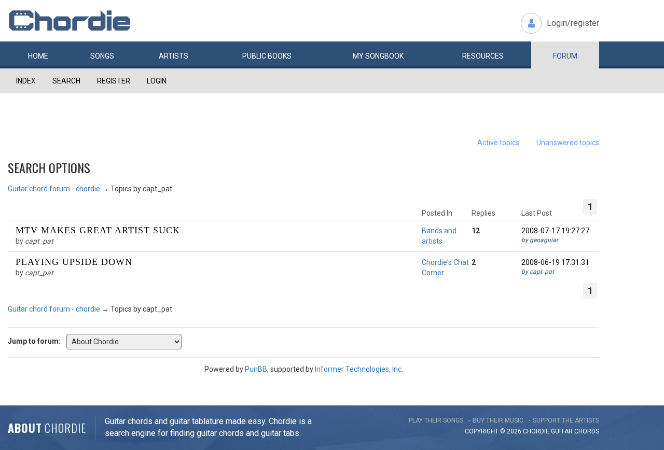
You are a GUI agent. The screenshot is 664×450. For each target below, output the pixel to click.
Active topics (498, 142)
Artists (173, 56)
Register (113, 81)
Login (157, 81)
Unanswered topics (567, 142)
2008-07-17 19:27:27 (555, 231)
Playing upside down (74, 262)
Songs (102, 56)
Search (66, 81)
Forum (565, 56)
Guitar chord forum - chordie (54, 189)
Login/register (573, 23)
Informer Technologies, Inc (358, 369)
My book (378, 56)
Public (267, 56)
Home (38, 56)
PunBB (256, 369)
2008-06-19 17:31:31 (555, 262)
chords (586, 431)
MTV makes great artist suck (98, 230)
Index (26, 81)
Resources (483, 56)
